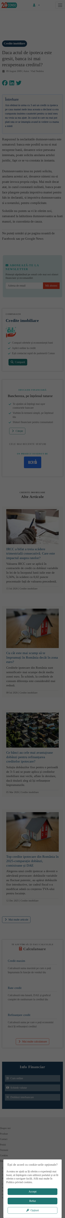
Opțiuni (35, 1210)
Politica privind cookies (19, 1182)
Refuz (32, 1200)
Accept (32, 1191)
